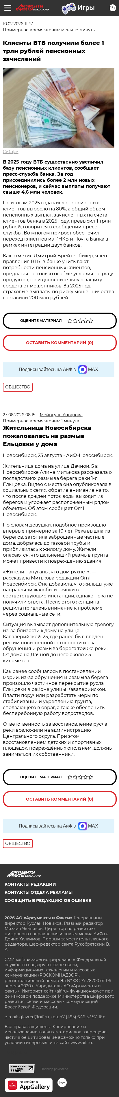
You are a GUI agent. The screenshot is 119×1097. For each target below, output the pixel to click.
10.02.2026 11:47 (18, 23)
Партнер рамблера (54, 1069)
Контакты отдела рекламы (38, 892)
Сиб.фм (10, 151)
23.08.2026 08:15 (19, 414)
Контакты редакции (30, 884)
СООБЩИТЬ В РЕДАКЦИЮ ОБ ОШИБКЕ (48, 900)
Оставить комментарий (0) (59, 342)
